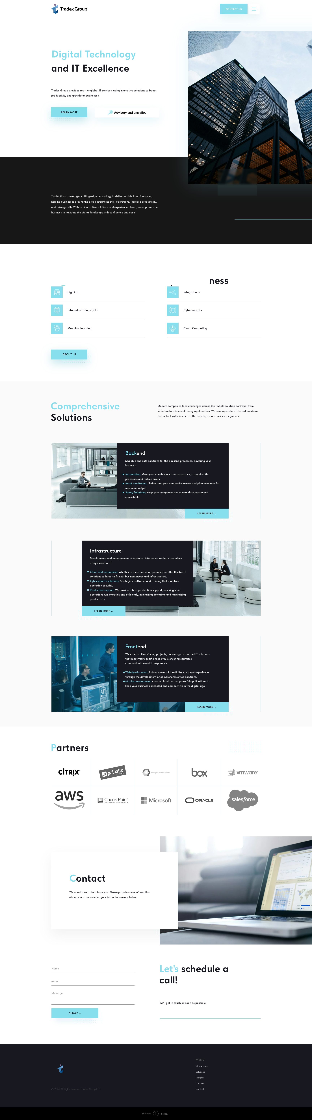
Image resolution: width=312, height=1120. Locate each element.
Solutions (200, 1071)
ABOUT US (69, 354)
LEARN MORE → (206, 513)
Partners (200, 1083)
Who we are (202, 1066)
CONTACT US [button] (234, 9)
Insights (200, 1077)
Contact (200, 1088)
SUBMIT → (75, 1013)
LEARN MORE (69, 112)
